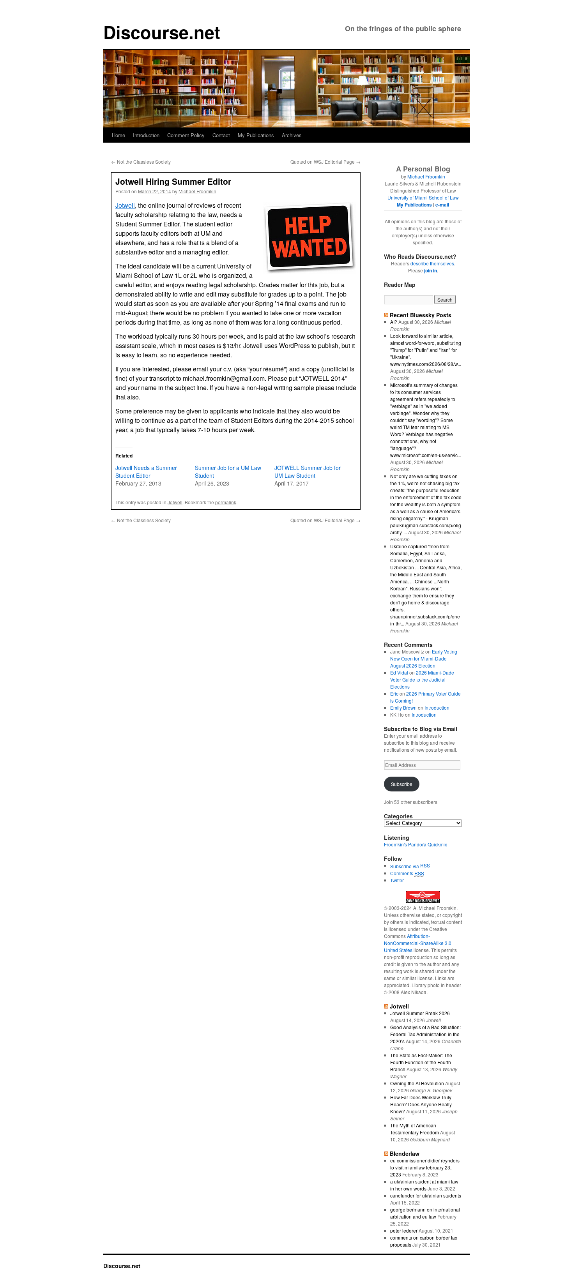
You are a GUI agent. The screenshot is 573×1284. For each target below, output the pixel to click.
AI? (393, 321)
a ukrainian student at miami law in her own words (424, 1185)
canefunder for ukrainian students (425, 1195)
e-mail (442, 204)
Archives (292, 135)
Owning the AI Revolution (417, 1083)
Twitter (397, 880)
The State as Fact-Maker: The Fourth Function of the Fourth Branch (421, 1062)
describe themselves (432, 263)
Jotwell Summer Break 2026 (420, 1013)
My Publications (256, 135)
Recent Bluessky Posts (420, 315)
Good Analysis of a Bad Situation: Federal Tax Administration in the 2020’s (425, 1034)
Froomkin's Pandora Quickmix (415, 844)
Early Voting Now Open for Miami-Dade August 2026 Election (423, 658)
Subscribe (401, 784)
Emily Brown (403, 707)
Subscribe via (405, 866)
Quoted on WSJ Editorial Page (325, 161)
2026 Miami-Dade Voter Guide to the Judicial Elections (422, 679)
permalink (225, 502)
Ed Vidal (399, 672)
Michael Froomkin (197, 191)
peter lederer (403, 1230)
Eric (394, 693)
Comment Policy (186, 135)
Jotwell (125, 205)
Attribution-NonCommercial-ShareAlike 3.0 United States (417, 943)
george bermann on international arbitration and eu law (425, 1213)
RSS (425, 865)
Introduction (146, 135)
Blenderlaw (404, 1153)
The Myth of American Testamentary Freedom (414, 1129)
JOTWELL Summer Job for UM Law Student (307, 471)
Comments (407, 873)
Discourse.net (161, 31)
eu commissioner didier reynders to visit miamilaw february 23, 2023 (425, 1167)
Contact (221, 135)
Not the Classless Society (141, 161)
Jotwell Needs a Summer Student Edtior (146, 471)
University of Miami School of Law (423, 197)
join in (430, 270)
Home (118, 135)
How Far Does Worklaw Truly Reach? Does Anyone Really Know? (421, 1104)
